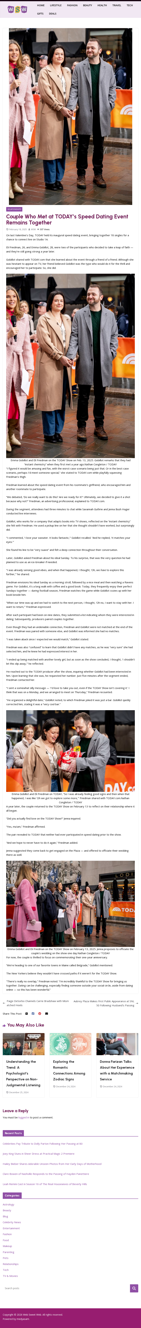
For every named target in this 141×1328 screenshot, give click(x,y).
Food (6, 1240)
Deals (52, 13)
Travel (116, 5)
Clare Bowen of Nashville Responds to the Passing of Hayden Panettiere (46, 1174)
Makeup (7, 1246)
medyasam (23, 1319)
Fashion (72, 5)
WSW (33, 229)
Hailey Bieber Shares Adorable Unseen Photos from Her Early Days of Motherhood (52, 1164)
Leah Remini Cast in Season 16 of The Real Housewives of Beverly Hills (45, 1184)
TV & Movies (10, 1276)
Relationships (14, 209)
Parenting (8, 1252)
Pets (5, 1258)
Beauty (87, 5)
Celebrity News (12, 1222)
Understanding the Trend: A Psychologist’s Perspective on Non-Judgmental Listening (23, 1073)
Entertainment (11, 1228)
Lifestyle (56, 5)
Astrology (8, 1204)
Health (102, 5)
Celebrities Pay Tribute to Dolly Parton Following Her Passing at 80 (43, 1143)
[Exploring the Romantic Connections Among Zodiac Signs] (70, 1035)
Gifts (40, 13)
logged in (23, 1117)
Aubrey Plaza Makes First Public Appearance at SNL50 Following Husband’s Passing (104, 1003)
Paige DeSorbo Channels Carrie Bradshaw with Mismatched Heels (38, 1003)
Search (134, 1288)
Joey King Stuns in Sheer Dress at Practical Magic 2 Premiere (38, 1153)
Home (41, 5)
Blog (5, 1216)
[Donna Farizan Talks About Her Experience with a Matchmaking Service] (117, 1035)
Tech (130, 5)
